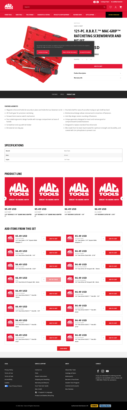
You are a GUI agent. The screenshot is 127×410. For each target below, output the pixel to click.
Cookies (7, 383)
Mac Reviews (69, 389)
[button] (121, 7)
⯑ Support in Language (45, 392)
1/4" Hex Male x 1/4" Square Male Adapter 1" (18, 215)
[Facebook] (98, 371)
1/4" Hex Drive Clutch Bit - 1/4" (74, 214)
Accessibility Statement (116, 2)
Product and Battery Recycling (44, 395)
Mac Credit (38, 389)
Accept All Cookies (85, 52)
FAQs (36, 373)
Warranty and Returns (42, 383)
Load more (63, 348)
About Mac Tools (70, 370)
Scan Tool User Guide (41, 386)
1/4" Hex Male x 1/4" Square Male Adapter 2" (48, 215)
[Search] (104, 7)
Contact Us (38, 370)
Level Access (96, 2)
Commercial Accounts (72, 386)
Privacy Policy (9, 370)
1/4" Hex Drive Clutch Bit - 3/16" (105, 214)
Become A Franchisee (72, 379)
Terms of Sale (9, 376)
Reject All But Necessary (70, 52)
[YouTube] (107, 371)
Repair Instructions (41, 376)
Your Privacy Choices (15, 386)
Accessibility (8, 379)
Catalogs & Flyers (105, 2)
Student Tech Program (72, 383)
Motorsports (69, 376)
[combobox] (65, 7)
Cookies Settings (43, 52)
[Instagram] (102, 371)
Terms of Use (9, 373)
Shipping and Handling (42, 379)
